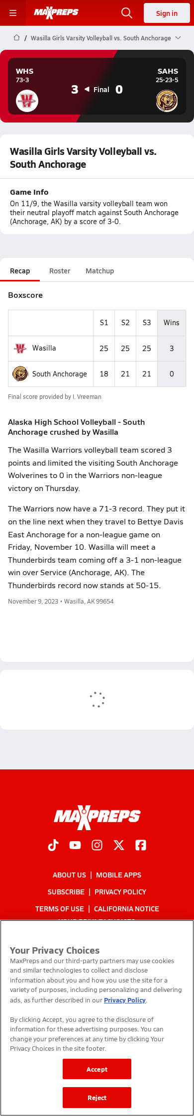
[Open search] (127, 13)
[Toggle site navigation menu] (13, 13)
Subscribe (66, 891)
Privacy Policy (120, 891)
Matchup (100, 270)
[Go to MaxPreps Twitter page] (119, 846)
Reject (97, 1097)
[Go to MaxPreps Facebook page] (141, 846)
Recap (20, 270)
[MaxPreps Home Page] (16, 38)
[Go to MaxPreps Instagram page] (97, 846)
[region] (97, 1018)
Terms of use (59, 909)
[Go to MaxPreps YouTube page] (75, 846)
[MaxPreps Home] (56, 12)
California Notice (126, 909)
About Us (69, 874)
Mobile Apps (118, 874)
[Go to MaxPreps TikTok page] (53, 846)
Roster (59, 270)
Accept (97, 1069)
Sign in (167, 13)
